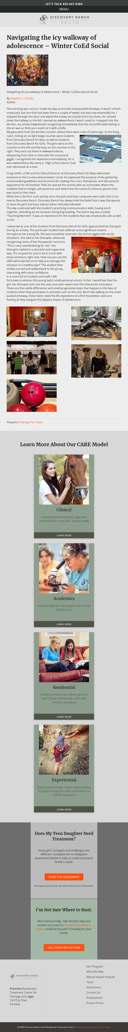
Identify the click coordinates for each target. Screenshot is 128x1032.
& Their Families (18, 1002)
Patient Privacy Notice (100, 1027)
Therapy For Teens (30, 422)
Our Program (94, 966)
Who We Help (95, 971)
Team (90, 982)
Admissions (93, 987)
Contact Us (93, 992)
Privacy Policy (82, 1027)
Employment (94, 997)
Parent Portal (94, 1003)
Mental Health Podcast (100, 977)
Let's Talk (64, 4)
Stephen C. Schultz (22, 98)
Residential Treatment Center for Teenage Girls (23, 992)
